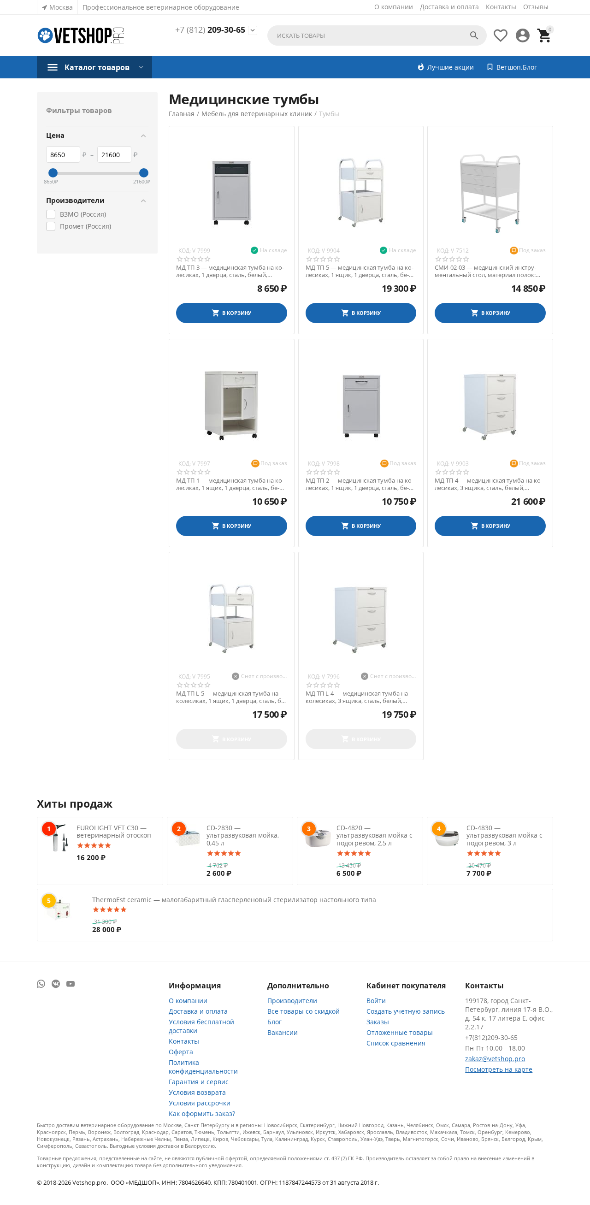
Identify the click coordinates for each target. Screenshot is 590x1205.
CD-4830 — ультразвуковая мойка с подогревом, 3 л (504, 835)
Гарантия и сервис (199, 1081)
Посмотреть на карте (498, 1069)
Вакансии (282, 1032)
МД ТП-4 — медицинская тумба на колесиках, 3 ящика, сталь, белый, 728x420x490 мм (489, 484)
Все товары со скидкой (303, 1011)
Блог (274, 1021)
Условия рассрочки (199, 1103)
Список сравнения (395, 1043)
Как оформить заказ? (202, 1113)
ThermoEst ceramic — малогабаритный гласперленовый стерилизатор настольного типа (234, 899)
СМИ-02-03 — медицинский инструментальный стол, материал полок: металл (485, 271)
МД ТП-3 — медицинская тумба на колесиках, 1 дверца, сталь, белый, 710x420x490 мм (230, 271)
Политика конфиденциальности (203, 1066)
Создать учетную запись (405, 1011)
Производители (292, 1000)
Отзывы (536, 6)
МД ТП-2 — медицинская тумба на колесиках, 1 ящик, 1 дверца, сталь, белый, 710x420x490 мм (359, 484)
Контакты (501, 6)
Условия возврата (197, 1092)
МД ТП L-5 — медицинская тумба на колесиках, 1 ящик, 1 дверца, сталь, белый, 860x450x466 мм (231, 697)
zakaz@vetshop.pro (495, 1058)
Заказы (377, 1021)
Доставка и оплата (449, 6)
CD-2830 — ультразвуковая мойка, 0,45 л (242, 835)
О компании (393, 6)
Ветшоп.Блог (516, 67)
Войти (376, 1000)
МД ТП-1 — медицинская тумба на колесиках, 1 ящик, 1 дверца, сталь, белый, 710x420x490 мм (230, 484)
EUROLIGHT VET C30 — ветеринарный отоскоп (114, 831)
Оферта (181, 1051)
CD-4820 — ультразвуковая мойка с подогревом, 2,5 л (374, 835)
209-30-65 (210, 30)
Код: (184, 250)
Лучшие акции (450, 67)
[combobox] (377, 35)
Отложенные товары (399, 1032)
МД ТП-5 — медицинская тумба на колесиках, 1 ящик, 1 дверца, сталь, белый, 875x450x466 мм (359, 271)
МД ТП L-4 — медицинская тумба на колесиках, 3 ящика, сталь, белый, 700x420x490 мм (357, 697)
